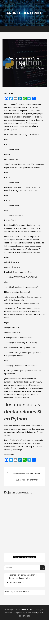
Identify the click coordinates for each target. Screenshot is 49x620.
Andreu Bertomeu (24, 13)
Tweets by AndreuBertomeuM (16, 592)
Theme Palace (31, 613)
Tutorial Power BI (16, 582)
